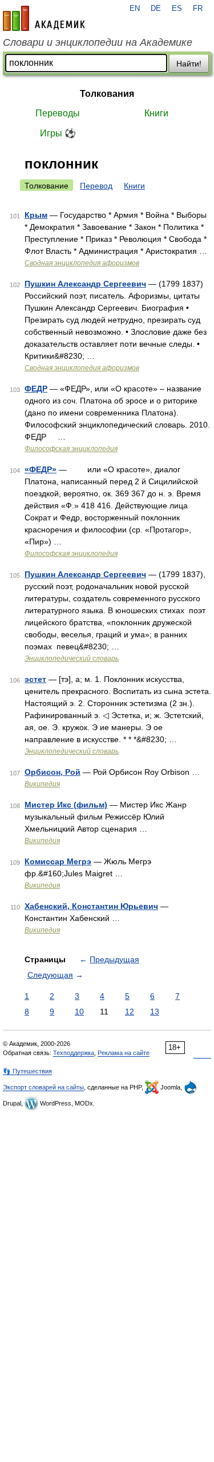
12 (129, 1011)
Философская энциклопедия (71, 449)
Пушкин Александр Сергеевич (85, 283)
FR (198, 9)
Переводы (57, 113)
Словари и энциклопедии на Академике (97, 42)
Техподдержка (73, 1052)
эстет (35, 679)
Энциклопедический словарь (72, 658)
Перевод (96, 185)
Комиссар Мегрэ (58, 861)
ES (177, 9)
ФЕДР (36, 388)
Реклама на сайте (124, 1052)
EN (135, 9)
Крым (36, 215)
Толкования (107, 94)
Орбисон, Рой (52, 772)
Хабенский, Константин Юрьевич (91, 906)
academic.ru (44, 18)
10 (79, 1011)
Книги (156, 113)
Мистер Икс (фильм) (66, 804)
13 (154, 1011)
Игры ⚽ (58, 133)
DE (156, 9)
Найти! (188, 63)
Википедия (42, 784)
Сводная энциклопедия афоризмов (82, 263)
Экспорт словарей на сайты (43, 1087)
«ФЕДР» (40, 469)
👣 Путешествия (27, 1071)
